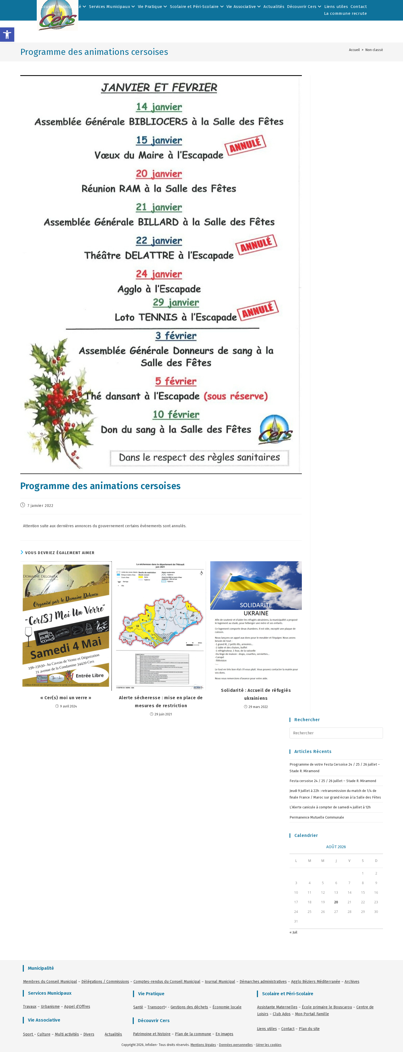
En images (224, 1034)
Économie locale (227, 1007)
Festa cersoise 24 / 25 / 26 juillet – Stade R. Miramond (333, 781)
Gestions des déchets (189, 1007)
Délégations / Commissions (105, 981)
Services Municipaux (110, 6)
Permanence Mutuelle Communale (317, 817)
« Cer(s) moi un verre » (66, 697)
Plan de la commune (193, 1034)
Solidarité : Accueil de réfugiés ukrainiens (256, 694)
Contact (359, 6)
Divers (88, 1034)
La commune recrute (345, 13)
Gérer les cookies (269, 1045)
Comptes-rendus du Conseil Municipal (167, 981)
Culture (43, 1034)
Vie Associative (241, 6)
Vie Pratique (151, 6)
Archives (352, 981)
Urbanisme (50, 1006)
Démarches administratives (263, 981)
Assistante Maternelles (277, 1007)
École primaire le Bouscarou (327, 1007)
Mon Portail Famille (312, 1014)
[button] (7, 34)
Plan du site (309, 1028)
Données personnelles (236, 1045)
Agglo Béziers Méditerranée (315, 981)
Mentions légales (203, 1045)
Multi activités (67, 1034)
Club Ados (282, 1014)
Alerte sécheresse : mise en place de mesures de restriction (161, 701)
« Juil (293, 932)
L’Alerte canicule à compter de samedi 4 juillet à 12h (330, 807)
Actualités (273, 6)
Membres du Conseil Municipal (50, 981)
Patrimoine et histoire (152, 1034)
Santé (138, 1007)
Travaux (29, 1006)
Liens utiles (336, 6)
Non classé (374, 50)
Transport (156, 1007)
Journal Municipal (220, 981)
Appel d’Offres (77, 1006)
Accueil (46, 6)
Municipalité (69, 6)
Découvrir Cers (302, 6)
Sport (28, 1034)
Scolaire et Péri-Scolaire (195, 6)
